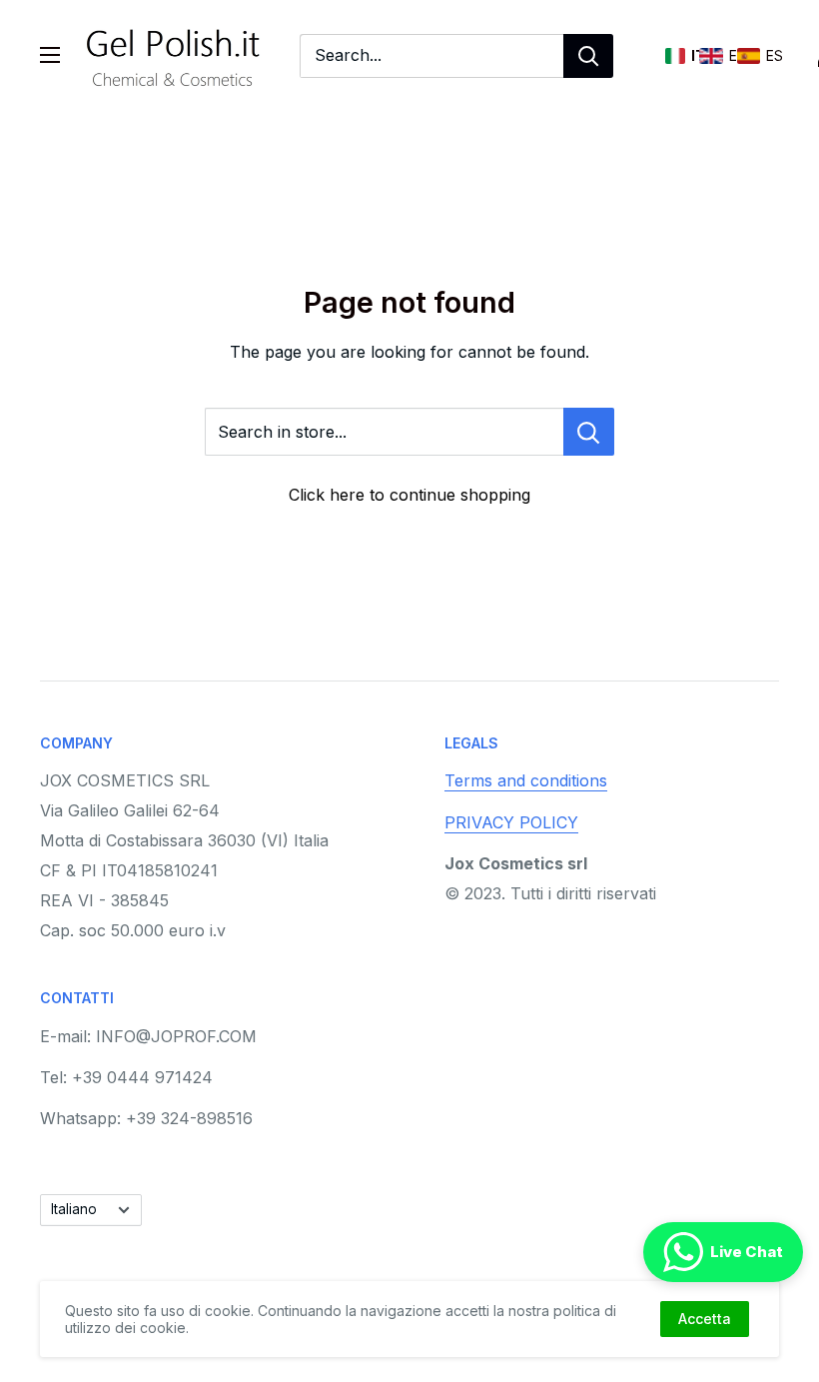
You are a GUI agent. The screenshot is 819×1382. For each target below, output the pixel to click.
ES (748, 56)
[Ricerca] (588, 56)
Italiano (74, 1209)
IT (675, 56)
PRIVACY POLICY (511, 822)
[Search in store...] (588, 432)
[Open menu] (50, 55)
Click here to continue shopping (409, 495)
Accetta (704, 1318)
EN (711, 56)
